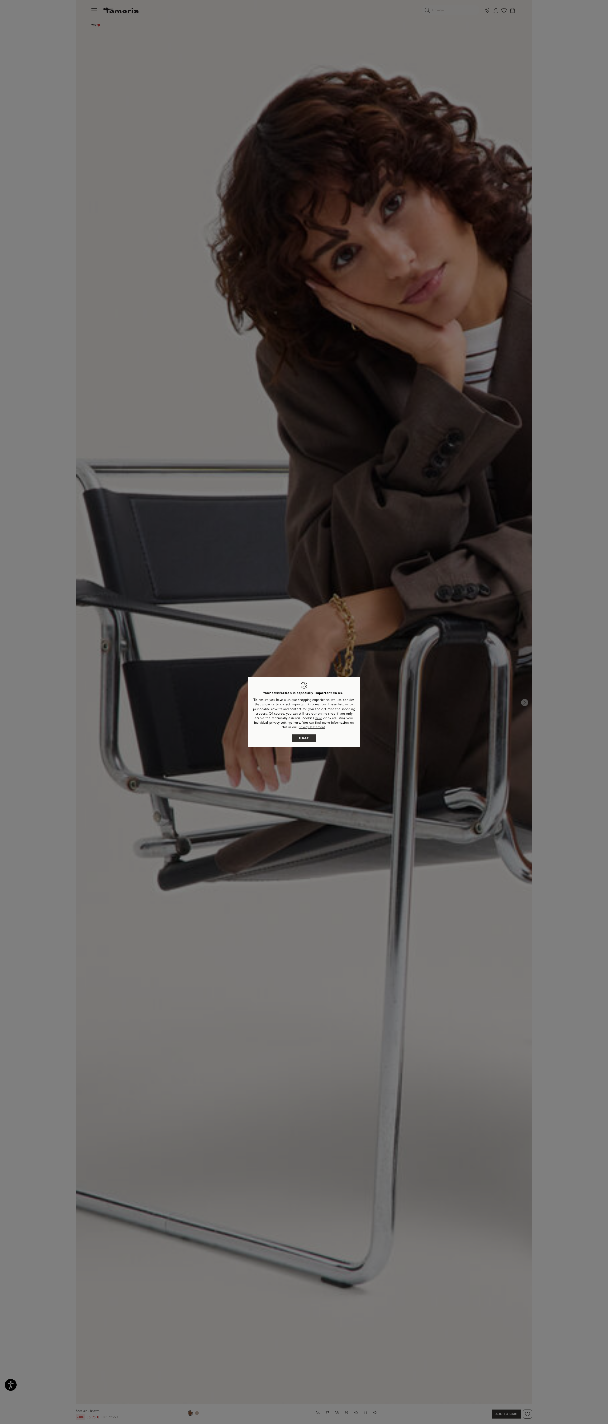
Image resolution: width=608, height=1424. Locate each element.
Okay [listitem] (304, 738)
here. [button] (297, 723)
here (318, 718)
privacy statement (312, 727)
